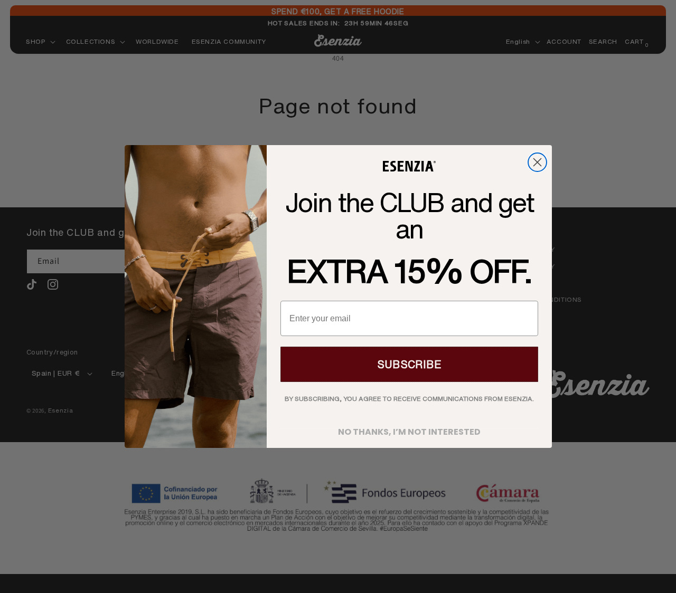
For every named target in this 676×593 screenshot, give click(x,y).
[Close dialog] (537, 162)
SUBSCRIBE (409, 364)
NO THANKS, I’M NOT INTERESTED (409, 428)
